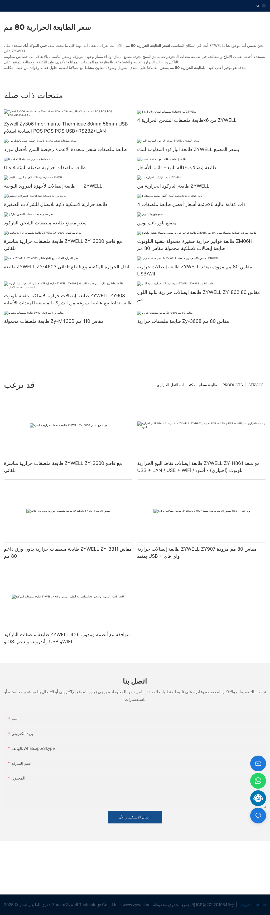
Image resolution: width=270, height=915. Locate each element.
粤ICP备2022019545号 (213, 904)
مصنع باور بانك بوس (157, 222)
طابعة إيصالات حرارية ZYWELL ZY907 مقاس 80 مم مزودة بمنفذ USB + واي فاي (197, 552)
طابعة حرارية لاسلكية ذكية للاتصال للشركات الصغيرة (56, 204)
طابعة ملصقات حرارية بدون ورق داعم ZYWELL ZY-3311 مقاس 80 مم (68, 552)
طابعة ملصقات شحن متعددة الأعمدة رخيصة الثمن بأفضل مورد (65, 149)
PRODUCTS (233, 385)
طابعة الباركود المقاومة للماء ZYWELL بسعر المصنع (188, 149)
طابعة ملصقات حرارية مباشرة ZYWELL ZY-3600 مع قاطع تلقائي (63, 244)
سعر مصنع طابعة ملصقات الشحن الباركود (45, 222)
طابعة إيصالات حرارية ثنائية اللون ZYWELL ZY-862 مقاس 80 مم (198, 295)
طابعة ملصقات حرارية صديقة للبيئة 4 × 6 (45, 167)
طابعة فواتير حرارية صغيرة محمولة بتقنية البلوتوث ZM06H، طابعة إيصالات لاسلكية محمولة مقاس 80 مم (195, 244)
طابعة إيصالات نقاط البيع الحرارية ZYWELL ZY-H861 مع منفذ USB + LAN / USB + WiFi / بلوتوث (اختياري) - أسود (198, 466)
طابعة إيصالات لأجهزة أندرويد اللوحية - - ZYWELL (53, 186)
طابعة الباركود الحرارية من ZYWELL (173, 186)
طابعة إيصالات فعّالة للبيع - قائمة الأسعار (176, 167)
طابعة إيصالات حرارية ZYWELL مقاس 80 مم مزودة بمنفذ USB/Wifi (194, 270)
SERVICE (255, 385)
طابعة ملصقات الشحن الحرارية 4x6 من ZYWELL (187, 120)
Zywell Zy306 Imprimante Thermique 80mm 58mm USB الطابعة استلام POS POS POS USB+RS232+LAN (66, 127)
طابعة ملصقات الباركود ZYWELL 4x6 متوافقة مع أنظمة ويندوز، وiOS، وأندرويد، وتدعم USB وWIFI (67, 638)
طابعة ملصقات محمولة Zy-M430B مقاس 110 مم (54, 321)
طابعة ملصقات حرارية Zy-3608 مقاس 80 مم (183, 321)
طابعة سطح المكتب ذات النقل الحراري (187, 385)
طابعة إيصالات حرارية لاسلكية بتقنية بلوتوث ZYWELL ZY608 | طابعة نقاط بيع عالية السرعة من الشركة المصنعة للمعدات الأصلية (68, 299)
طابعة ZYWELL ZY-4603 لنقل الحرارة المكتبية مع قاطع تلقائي (66, 266)
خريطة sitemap (252, 904)
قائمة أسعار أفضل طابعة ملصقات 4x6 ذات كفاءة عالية (191, 204)
